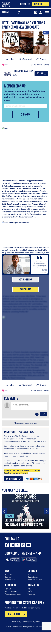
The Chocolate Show (27, 188)
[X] (17, 545)
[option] (25, 511)
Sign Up (8, 577)
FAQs (29, 591)
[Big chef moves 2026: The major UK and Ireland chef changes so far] (25, 511)
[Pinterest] (23, 545)
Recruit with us (11, 591)
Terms (25, 621)
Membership (10, 579)
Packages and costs (13, 594)
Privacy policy (34, 621)
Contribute (25, 289)
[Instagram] (12, 545)
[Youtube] (28, 545)
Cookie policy (16, 621)
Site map (31, 594)
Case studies (32, 577)
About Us (8, 574)
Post (43, 414)
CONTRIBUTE (39, 4)
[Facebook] (7, 545)
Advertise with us (34, 579)
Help (29, 589)
